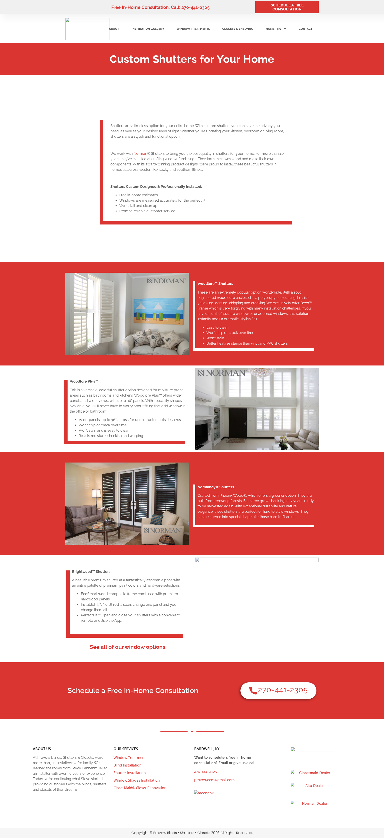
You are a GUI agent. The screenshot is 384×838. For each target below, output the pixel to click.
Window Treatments (193, 28)
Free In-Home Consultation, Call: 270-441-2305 (160, 7)
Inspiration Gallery (148, 28)
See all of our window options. (128, 647)
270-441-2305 (205, 771)
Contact (305, 28)
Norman (140, 153)
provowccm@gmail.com (214, 780)
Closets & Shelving (237, 28)
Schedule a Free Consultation (287, 7)
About (114, 28)
